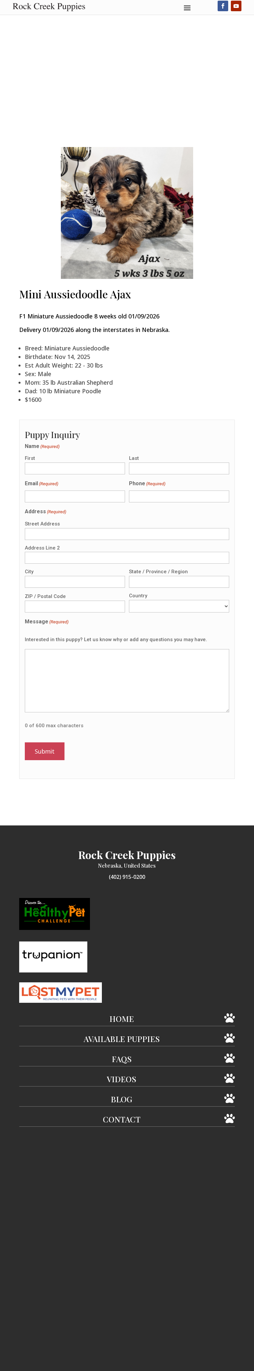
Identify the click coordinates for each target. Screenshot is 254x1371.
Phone (147, 483)
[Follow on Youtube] (236, 6)
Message (46, 621)
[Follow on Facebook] (223, 6)
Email (41, 483)
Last (134, 458)
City (29, 572)
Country (138, 596)
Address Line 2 (42, 548)
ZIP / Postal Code (45, 596)
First (30, 458)
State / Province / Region (158, 572)
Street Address (42, 524)
